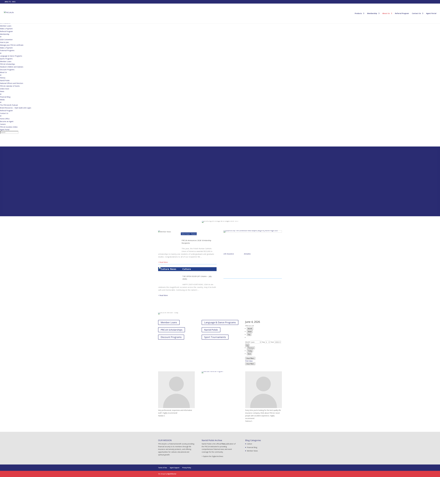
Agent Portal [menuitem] (4, 129)
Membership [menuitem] (4, 35)
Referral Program (402, 13)
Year (272, 342)
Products (358, 13)
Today (250, 351)
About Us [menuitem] (3, 73)
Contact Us (416, 13)
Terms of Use (162, 468)
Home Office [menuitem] (5, 119)
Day (249, 334)
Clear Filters (250, 358)
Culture (186, 269)
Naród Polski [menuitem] (5, 80)
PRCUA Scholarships (171, 329)
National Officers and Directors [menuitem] (11, 83)
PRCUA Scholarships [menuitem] (7, 64)
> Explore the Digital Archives (212, 456)
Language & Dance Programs (220, 322)
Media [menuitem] (2, 101)
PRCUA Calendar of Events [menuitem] (10, 86)
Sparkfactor (171, 474)
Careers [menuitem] (3, 124)
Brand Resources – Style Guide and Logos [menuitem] (15, 108)
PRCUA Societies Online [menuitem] (9, 127)
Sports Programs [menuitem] (6, 59)
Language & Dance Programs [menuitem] (11, 56)
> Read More (163, 262)
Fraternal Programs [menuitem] (7, 51)
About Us (386, 13)
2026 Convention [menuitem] (6, 39)
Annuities (247, 254)
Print (249, 361)
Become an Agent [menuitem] (6, 121)
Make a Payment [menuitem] (6, 29)
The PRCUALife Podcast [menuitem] (9, 105)
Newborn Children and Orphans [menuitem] (11, 67)
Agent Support (174, 468)
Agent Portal (431, 13)
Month (250, 329)
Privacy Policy (186, 468)
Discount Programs (171, 337)
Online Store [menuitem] (4, 89)
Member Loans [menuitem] (5, 26)
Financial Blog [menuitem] (5, 97)
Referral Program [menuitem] (6, 31)
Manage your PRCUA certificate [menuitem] (11, 45)
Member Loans (169, 322)
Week (250, 332)
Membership (372, 13)
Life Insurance (228, 254)
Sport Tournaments (215, 337)
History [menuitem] (2, 78)
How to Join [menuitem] (4, 42)
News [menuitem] (2, 92)
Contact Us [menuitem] (4, 114)
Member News (189, 233)
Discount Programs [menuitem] (7, 69)
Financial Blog (252, 447)
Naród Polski (211, 329)
